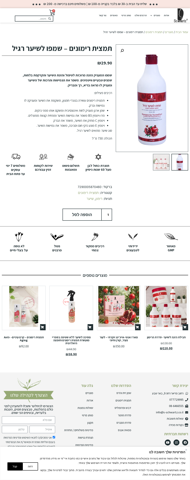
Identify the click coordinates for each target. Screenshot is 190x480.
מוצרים (157, 15)
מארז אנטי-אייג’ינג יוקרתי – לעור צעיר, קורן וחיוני (119, 338)
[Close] (186, 450)
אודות (166, 15)
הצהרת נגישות (85, 438)
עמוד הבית (182, 32)
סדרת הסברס (124, 423)
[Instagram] (176, 442)
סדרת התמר (124, 415)
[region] (95, 463)
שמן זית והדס (124, 393)
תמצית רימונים (154, 32)
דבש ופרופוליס (123, 408)
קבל (15, 466)
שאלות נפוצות (85, 408)
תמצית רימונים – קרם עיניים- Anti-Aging (24, 338)
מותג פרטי (126, 15)
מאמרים (114, 15)
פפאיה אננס (124, 430)
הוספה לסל (82, 214)
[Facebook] (185, 442)
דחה (30, 466)
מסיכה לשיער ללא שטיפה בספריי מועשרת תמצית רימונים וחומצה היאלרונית (71, 340)
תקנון (90, 423)
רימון (99, 199)
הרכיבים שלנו (141, 15)
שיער (90, 199)
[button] (122, 50)
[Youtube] (168, 442)
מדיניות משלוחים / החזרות (78, 430)
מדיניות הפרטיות (84, 445)
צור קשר (103, 15)
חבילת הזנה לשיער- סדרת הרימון (166, 337)
